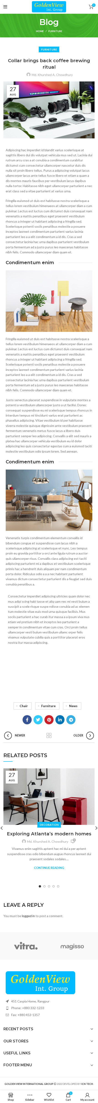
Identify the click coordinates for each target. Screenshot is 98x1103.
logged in (28, 916)
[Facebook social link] (27, 719)
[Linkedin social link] (59, 719)
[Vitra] (25, 946)
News (73, 706)
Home (40, 31)
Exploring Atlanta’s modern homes (49, 834)
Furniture (55, 31)
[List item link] (49, 1008)
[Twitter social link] (38, 719)
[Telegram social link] (70, 719)
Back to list (49, 735)
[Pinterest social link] (49, 719)
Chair (24, 706)
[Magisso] (72, 946)
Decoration (49, 824)
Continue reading (49, 867)
